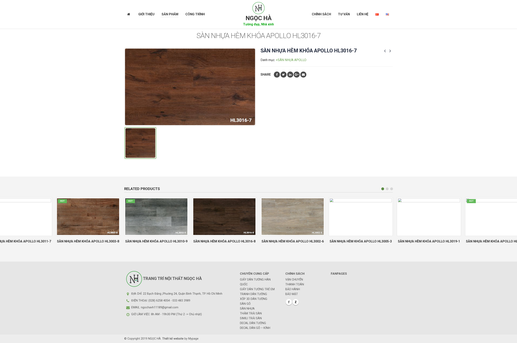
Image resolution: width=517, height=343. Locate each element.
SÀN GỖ (245, 304)
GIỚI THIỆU (146, 14)
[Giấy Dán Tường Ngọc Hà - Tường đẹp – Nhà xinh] (258, 8)
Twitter (284, 75)
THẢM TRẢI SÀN (251, 313)
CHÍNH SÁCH (321, 14)
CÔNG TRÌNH (195, 14)
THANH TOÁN (294, 284)
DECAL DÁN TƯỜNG (253, 323)
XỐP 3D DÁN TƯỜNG (253, 299)
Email (303, 75)
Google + (297, 75)
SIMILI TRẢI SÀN (251, 318)
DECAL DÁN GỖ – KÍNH (255, 328)
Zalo (296, 302)
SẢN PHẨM (170, 14)
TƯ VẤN (344, 14)
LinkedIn (290, 75)
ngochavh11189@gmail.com (159, 307)
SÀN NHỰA (247, 308)
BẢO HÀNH (292, 289)
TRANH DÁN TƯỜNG (253, 294)
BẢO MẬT (291, 294)
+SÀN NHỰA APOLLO (291, 60)
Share (266, 74)
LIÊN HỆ (362, 14)
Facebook (277, 75)
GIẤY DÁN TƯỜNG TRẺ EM (257, 289)
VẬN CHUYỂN (294, 279)
